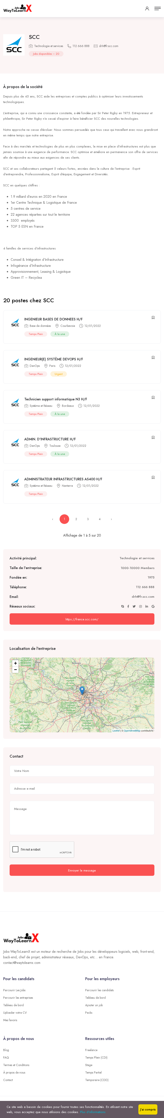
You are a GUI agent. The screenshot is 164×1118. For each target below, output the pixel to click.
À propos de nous (14, 1072)
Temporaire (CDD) (96, 1080)
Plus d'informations (92, 1112)
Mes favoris (10, 1020)
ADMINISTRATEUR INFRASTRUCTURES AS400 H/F (63, 479)
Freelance (91, 1050)
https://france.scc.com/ (82, 619)
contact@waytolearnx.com (21, 962)
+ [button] (15, 663)
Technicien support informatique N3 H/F (55, 399)
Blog (6, 1050)
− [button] (15, 669)
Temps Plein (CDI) (96, 1057)
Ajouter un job (94, 1005)
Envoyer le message (82, 870)
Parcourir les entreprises (18, 998)
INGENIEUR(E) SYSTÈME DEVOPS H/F (53, 359)
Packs (88, 1012)
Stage (88, 1065)
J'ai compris (148, 1109)
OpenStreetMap (132, 730)
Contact (8, 1080)
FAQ (6, 1057)
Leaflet (116, 730)
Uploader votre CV (15, 1012)
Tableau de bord (13, 1005)
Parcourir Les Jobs (14, 990)
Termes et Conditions (16, 1065)
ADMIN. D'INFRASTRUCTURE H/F (50, 439)
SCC (34, 37)
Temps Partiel (93, 1072)
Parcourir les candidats (99, 990)
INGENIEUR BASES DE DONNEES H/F (53, 319)
